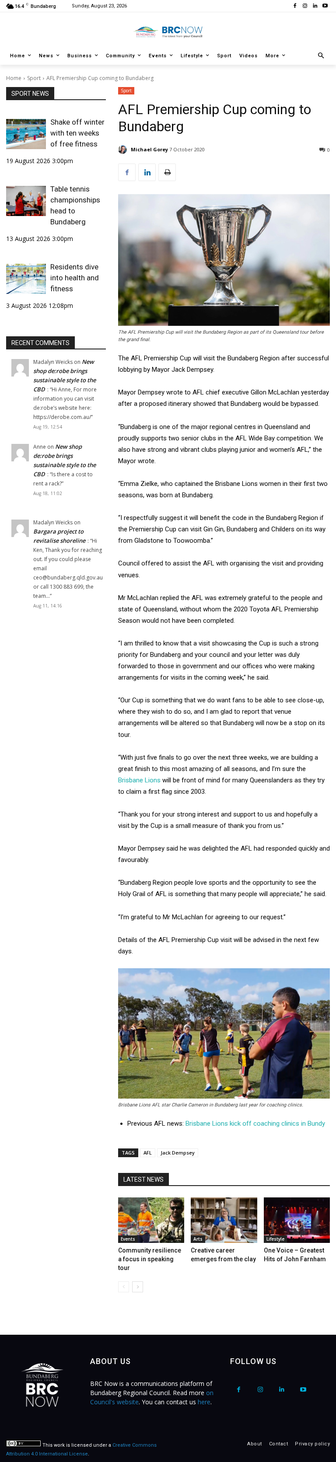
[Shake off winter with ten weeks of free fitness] (26, 134)
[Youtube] (325, 6)
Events (128, 1239)
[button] (321, 56)
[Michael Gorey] (124, 149)
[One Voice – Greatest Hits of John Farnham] (297, 1220)
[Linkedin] (315, 6)
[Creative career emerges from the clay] (224, 1220)
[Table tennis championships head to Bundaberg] (26, 201)
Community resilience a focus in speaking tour (149, 1259)
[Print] (167, 172)
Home (13, 78)
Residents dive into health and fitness (74, 277)
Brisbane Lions (139, 780)
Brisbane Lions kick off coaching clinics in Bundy (255, 1123)
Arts (198, 1239)
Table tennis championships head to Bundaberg (75, 205)
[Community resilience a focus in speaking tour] (151, 1220)
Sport (34, 78)
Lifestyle (275, 1239)
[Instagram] (305, 6)
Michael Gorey (149, 149)
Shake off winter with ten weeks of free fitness (77, 133)
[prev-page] (123, 1286)
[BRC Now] (168, 31)
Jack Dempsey (178, 1152)
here (204, 1402)
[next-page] (137, 1286)
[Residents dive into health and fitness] (26, 278)
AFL (148, 1152)
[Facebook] (295, 6)
